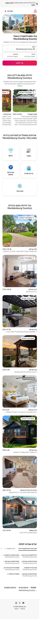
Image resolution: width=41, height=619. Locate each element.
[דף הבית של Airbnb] (35, 11)
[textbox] (28, 56)
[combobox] (19, 49)
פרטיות (22, 609)
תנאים (17, 609)
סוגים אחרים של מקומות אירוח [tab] (27, 548)
